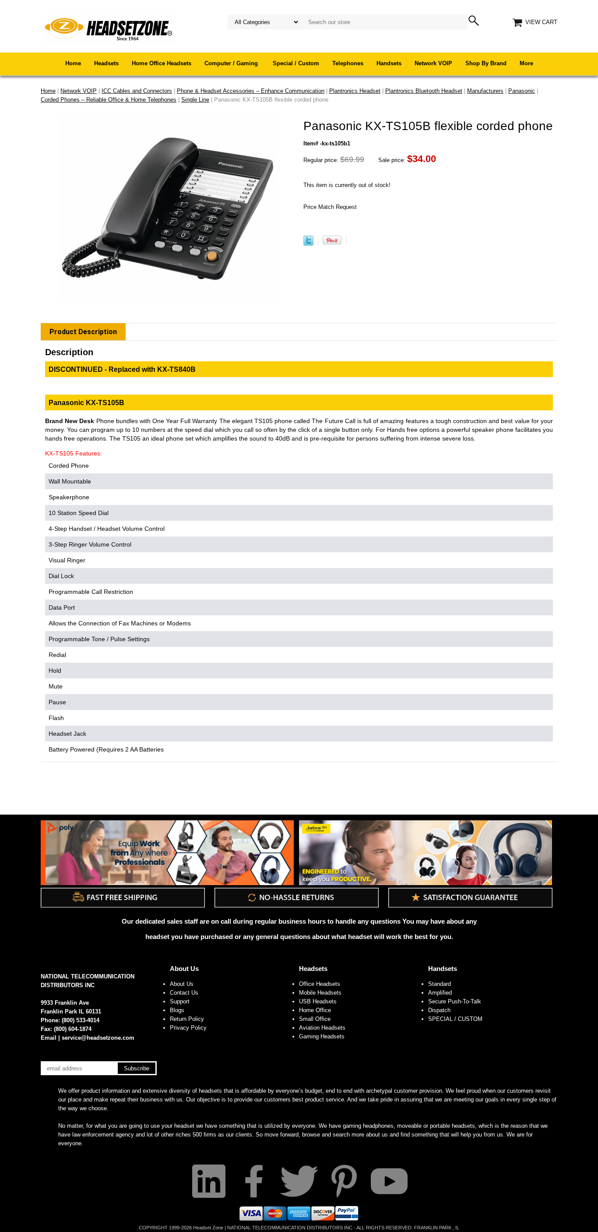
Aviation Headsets (322, 1027)
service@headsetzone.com (98, 1037)
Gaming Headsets (322, 1036)
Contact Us (184, 992)
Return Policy (187, 1019)
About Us (184, 968)
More (526, 63)
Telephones (347, 63)
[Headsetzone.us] (108, 28)
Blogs (177, 1010)
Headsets (106, 63)
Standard (439, 984)
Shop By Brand (486, 63)
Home (73, 63)
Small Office (315, 1019)
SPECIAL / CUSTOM (455, 1019)
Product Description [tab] (83, 332)
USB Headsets (318, 1001)
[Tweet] (308, 243)
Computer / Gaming (232, 63)
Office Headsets (319, 984)
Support (180, 1001)
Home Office (315, 1010)
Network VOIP (433, 63)
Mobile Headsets (320, 992)
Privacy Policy (188, 1027)
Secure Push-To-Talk (454, 1001)
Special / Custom (296, 63)
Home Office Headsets (161, 63)
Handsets (388, 63)
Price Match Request (330, 207)
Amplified (440, 992)
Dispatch (439, 1010)
